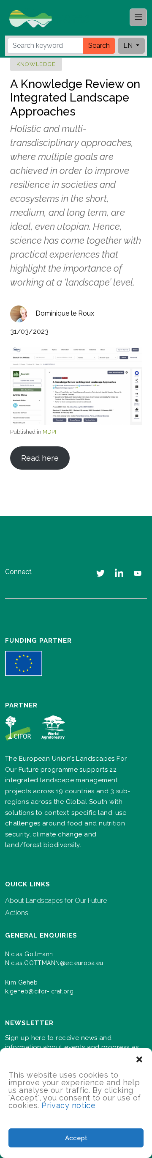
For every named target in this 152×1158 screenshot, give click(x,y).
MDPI (49, 432)
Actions (16, 913)
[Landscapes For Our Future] (52, 18)
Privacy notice (68, 1105)
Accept (76, 1138)
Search (99, 45)
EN (128, 45)
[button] (139, 1058)
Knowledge (36, 64)
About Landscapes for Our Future (56, 901)
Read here (40, 458)
